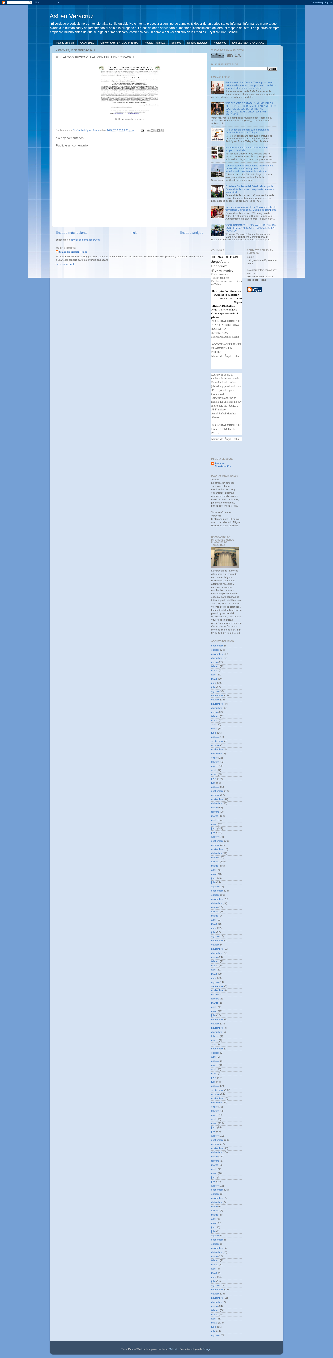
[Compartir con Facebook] (158, 130)
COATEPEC (87, 42)
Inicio (134, 232)
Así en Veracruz (72, 16)
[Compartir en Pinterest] (162, 130)
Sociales (176, 42)
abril (213, 674)
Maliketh (173, 1349)
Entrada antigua (191, 232)
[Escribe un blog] (152, 130)
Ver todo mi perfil (65, 264)
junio (213, 683)
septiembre (217, 645)
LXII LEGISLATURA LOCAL (248, 42)
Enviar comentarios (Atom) (86, 239)
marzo (214, 670)
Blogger (207, 1349)
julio (213, 687)
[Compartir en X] (155, 130)
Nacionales (220, 42)
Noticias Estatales (197, 42)
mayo (214, 679)
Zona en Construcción (223, 465)
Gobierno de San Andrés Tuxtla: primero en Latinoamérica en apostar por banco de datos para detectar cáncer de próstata (250, 85)
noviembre (217, 654)
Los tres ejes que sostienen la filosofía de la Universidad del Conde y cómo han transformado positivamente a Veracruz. (249, 168)
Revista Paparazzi (154, 42)
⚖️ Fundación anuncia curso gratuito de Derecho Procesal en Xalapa (247, 131)
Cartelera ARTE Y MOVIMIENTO (119, 42)
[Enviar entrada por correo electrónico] (142, 130)
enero (214, 662)
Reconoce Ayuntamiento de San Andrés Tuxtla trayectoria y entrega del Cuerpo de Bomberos (250, 208)
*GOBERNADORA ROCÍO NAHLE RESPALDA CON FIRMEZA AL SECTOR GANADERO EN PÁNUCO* (250, 228)
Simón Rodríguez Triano (73, 252)
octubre (215, 650)
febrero (215, 666)
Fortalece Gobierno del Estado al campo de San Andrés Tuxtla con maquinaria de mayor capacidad (249, 189)
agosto (215, 691)
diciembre (216, 658)
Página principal (65, 42)
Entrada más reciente (72, 232)
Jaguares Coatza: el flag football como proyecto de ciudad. (246, 149)
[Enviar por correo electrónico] (148, 130)
